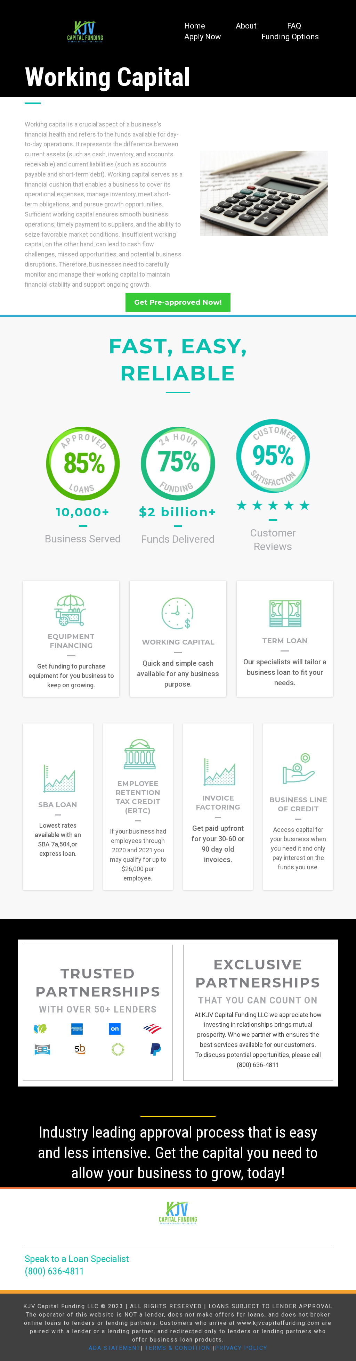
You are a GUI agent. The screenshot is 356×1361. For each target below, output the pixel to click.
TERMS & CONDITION (177, 1348)
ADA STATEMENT (114, 1348)
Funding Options (290, 36)
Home (194, 26)
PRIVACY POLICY (241, 1348)
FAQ (294, 26)
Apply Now (202, 36)
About (246, 26)
